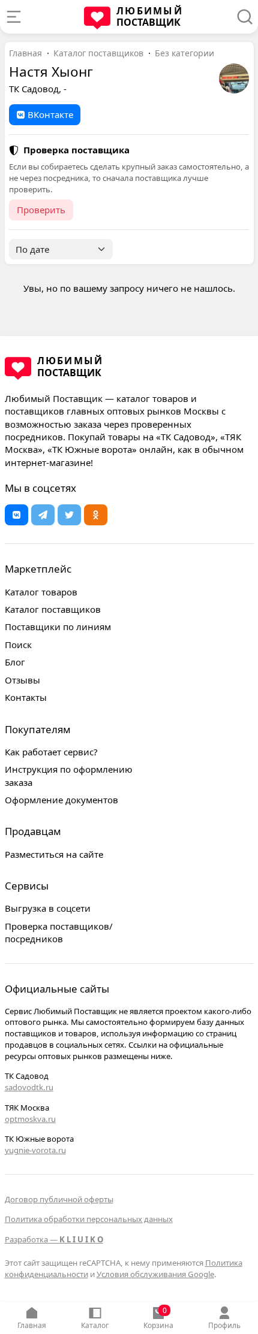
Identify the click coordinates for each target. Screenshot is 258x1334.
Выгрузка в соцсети (48, 908)
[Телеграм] (43, 514)
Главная (31, 1325)
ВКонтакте (50, 114)
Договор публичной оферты (59, 1199)
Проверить (41, 210)
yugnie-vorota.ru (35, 1150)
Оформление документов (61, 800)
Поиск (18, 645)
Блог (15, 662)
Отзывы (22, 680)
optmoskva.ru (30, 1119)
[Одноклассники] (95, 514)
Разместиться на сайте (54, 854)
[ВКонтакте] (16, 514)
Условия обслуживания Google (155, 1274)
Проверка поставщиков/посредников (59, 932)
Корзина (158, 1317)
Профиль (224, 1325)
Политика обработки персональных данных (89, 1219)
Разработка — (54, 1239)
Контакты (26, 697)
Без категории (184, 53)
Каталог (95, 1325)
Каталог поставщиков (98, 53)
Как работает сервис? (51, 752)
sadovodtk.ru (29, 1087)
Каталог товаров (41, 592)
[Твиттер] (69, 514)
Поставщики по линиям (58, 627)
